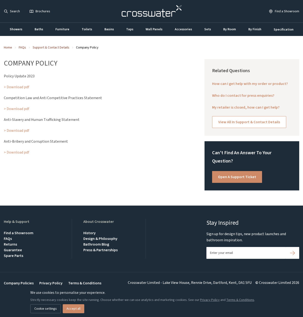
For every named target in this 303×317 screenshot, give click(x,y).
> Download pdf (16, 87)
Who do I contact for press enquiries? (243, 95)
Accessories (183, 29)
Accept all (73, 308)
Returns (10, 244)
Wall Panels (154, 29)
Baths (39, 29)
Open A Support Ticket (237, 177)
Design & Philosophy (100, 238)
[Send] (292, 253)
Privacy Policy (50, 283)
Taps (129, 29)
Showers (16, 29)
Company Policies (19, 283)
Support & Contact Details (51, 47)
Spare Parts (13, 255)
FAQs (22, 47)
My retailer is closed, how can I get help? (246, 107)
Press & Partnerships (100, 250)
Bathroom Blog (96, 244)
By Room (229, 29)
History (89, 233)
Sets (207, 29)
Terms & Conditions (84, 283)
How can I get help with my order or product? (250, 83)
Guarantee (13, 250)
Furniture (62, 29)
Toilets (87, 29)
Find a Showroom (18, 233)
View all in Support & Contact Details (249, 122)
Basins (109, 29)
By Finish (254, 29)
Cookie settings (45, 308)
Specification (284, 29)
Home (8, 47)
